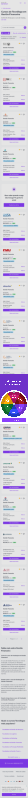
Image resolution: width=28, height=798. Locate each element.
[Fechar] (25, 376)
